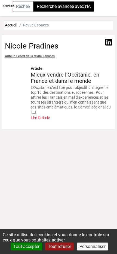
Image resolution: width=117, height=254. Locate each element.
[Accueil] (7, 5)
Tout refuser (59, 246)
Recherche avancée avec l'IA (64, 6)
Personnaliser (92, 246)
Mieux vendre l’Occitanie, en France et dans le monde (65, 78)
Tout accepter (26, 246)
